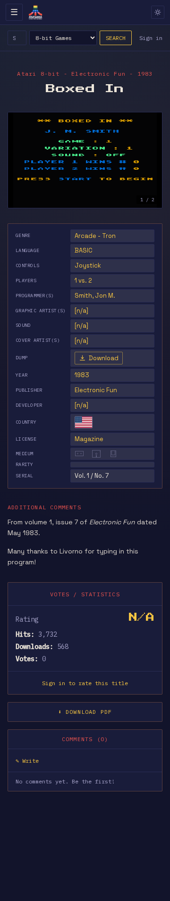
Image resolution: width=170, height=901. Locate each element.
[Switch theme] (157, 12)
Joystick (88, 265)
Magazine (89, 439)
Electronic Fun (96, 390)
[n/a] (81, 405)
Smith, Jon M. (95, 296)
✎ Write (27, 760)
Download (104, 358)
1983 (82, 375)
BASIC (84, 250)
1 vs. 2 (83, 281)
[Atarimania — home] (35, 12)
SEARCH (116, 37)
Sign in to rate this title (85, 683)
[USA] (84, 422)
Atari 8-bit (38, 73)
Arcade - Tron (95, 236)
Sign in (150, 37)
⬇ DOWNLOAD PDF (85, 711)
